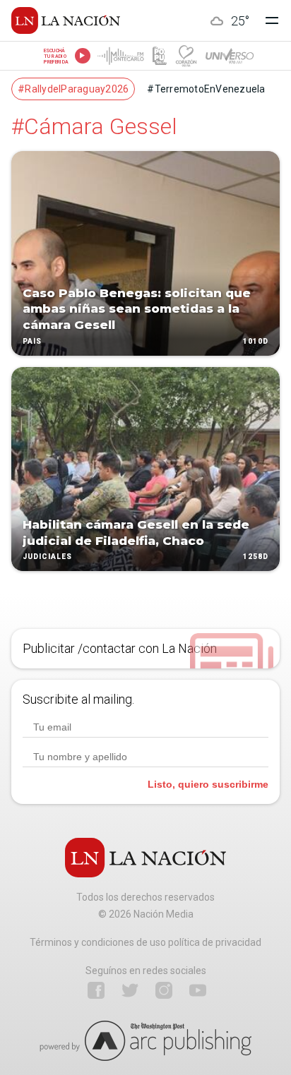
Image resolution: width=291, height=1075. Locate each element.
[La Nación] (65, 20)
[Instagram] (164, 990)
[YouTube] (197, 990)
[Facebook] (96, 990)
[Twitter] (130, 990)
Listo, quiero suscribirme (208, 784)
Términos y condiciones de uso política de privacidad (145, 942)
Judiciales (47, 557)
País (32, 341)
